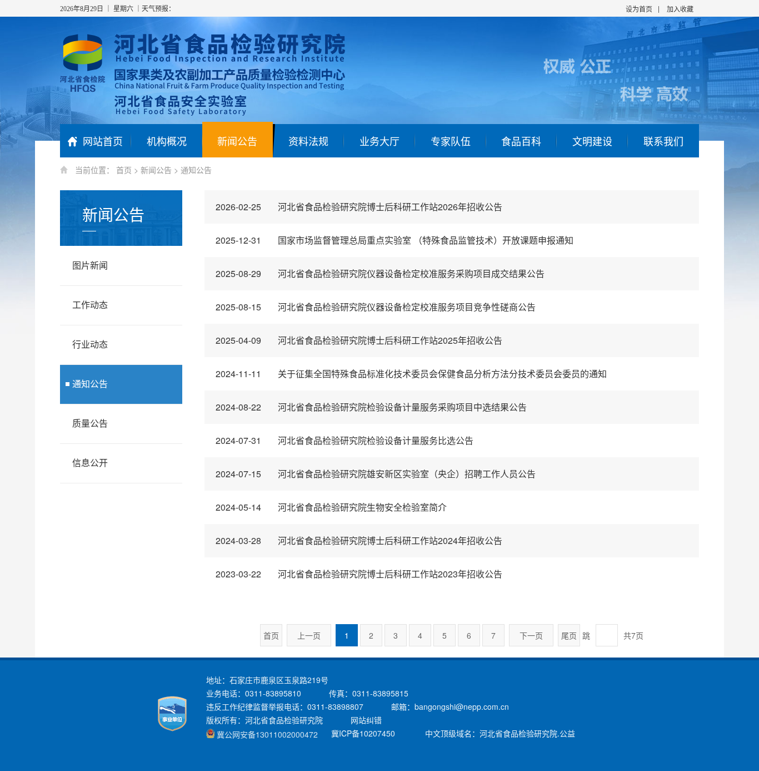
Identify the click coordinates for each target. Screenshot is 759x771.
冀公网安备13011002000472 (267, 734)
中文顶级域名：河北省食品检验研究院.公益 (500, 733)
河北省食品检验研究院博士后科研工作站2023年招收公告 (359, 573)
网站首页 (103, 141)
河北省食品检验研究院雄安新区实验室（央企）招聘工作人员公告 (376, 473)
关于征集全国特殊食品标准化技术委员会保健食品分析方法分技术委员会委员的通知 (411, 373)
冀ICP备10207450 (363, 733)
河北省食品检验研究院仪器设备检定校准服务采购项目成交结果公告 (380, 273)
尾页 (569, 635)
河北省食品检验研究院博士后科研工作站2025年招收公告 (359, 340)
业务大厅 (379, 141)
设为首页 (639, 8)
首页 (124, 169)
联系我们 (663, 141)
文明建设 (592, 141)
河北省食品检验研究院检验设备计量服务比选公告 (344, 440)
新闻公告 (237, 141)
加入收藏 (680, 8)
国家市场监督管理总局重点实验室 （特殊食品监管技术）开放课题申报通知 (394, 240)
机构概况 (167, 141)
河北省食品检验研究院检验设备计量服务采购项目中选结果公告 (371, 407)
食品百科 (521, 141)
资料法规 (308, 141)
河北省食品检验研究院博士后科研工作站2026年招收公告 (359, 206)
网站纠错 (366, 719)
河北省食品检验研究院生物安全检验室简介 (331, 507)
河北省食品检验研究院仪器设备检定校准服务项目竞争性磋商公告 (376, 306)
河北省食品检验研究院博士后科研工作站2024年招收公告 (359, 540)
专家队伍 (451, 141)
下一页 (531, 635)
